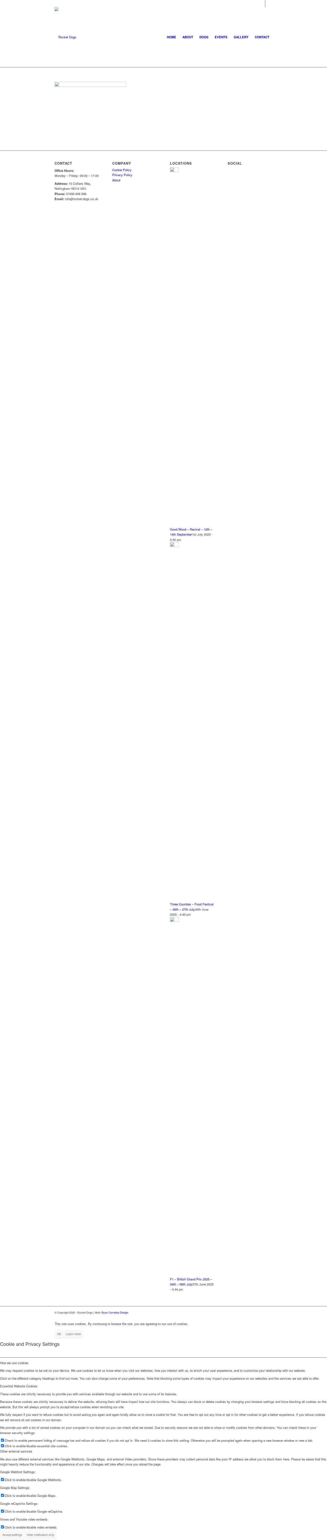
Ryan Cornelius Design (114, 1312)
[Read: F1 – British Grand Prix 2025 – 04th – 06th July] (174, 920)
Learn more (73, 1334)
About (116, 180)
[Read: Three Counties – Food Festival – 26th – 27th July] (174, 545)
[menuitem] (171, 37)
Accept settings (12, 1535)
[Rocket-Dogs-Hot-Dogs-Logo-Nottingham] (65, 37)
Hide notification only (40, 1535)
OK (59, 1334)
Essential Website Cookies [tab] (18, 1386)
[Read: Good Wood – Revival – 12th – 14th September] (174, 170)
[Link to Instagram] (268, 3)
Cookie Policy (121, 170)
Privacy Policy (122, 175)
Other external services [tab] (16, 1451)
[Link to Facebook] (261, 3)
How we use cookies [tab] (14, 1363)
